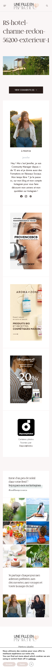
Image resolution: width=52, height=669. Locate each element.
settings (32, 659)
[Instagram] (26, 196)
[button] (4, 6)
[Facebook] (21, 196)
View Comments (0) (24, 90)
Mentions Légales (26, 646)
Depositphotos (25, 445)
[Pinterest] (31, 196)
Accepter (9, 664)
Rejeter (22, 664)
